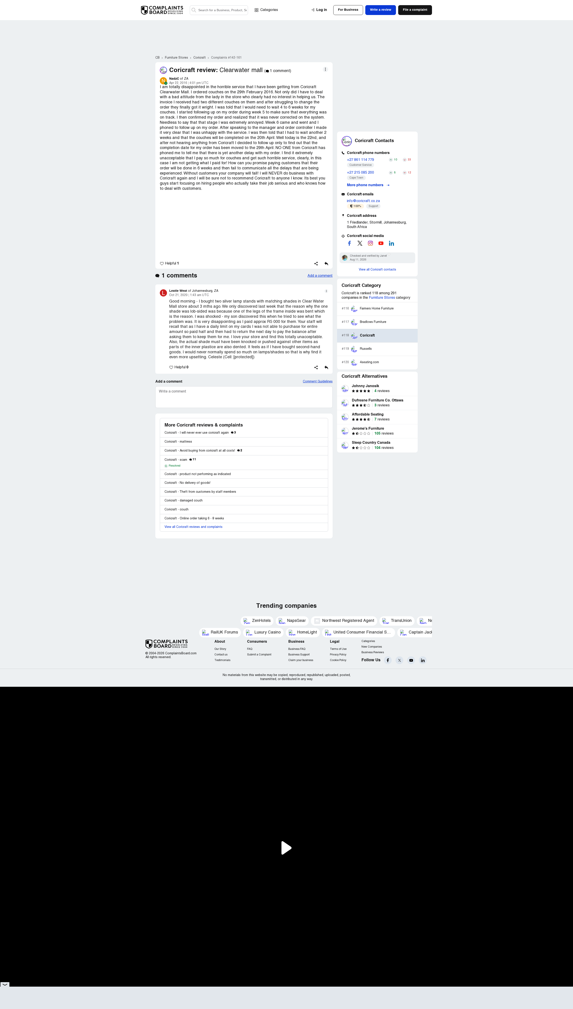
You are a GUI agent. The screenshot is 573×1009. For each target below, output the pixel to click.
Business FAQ (296, 649)
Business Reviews (372, 652)
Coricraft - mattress (178, 441)
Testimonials (222, 660)
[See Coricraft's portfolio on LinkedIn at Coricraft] (391, 243)
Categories (269, 10)
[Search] (219, 10)
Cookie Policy (338, 660)
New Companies (371, 647)
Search (194, 10)
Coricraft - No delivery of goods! (187, 483)
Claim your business (300, 660)
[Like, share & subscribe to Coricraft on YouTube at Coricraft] (380, 243)
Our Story (220, 649)
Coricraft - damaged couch (184, 500)
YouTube (411, 660)
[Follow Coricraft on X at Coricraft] (359, 243)
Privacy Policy (338, 654)
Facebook (388, 660)
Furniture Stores (382, 297)
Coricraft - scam (180, 460)
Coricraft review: (193, 70)
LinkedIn (423, 660)
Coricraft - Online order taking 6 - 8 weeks (194, 518)
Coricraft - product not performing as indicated (198, 474)
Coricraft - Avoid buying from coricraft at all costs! (203, 450)
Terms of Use (338, 649)
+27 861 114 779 (360, 160)
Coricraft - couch (176, 509)
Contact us (220, 654)
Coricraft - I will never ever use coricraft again (200, 432)
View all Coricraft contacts (377, 269)
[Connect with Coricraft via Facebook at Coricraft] (349, 243)
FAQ (249, 649)
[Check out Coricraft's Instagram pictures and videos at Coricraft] (370, 243)
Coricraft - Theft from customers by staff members (200, 492)
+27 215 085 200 (360, 172)
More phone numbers (365, 185)
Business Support (299, 654)
